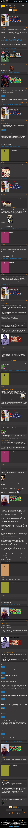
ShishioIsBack (12, 495)
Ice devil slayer (13, 51)
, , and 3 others (11, 72)
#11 (26, 386)
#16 (26, 595)
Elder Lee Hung (13, 76)
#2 (26, 64)
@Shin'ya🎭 (15, 40)
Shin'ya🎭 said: (4, 303)
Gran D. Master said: (5, 196)
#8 (26, 274)
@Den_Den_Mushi (5, 41)
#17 (26, 620)
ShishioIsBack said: (5, 598)
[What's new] (24, 1)
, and (11, 258)
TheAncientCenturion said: (6, 350)
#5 (26, 162)
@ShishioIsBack (12, 39)
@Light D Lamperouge (14, 41)
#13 (26, 464)
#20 (26, 777)
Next (15, 9)
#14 (26, 508)
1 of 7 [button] (10, 9)
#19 (26, 757)
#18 (26, 650)
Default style (4, 818)
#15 (26, 577)
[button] (1, 1)
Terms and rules (9, 820)
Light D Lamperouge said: (6, 425)
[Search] (26, 1)
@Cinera (18, 39)
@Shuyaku (10, 40)
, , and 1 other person (11, 146)
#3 (26, 88)
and (9, 634)
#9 (26, 300)
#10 (26, 347)
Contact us (3, 820)
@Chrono (5, 40)
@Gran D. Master (4, 39)
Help (20, 820)
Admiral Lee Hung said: (5, 123)
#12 (26, 423)
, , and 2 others (12, 741)
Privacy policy (15, 820)
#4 (26, 120)
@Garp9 (20, 40)
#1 (26, 27)
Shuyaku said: (4, 321)
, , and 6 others (9, 48)
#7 (26, 244)
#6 (26, 194)
